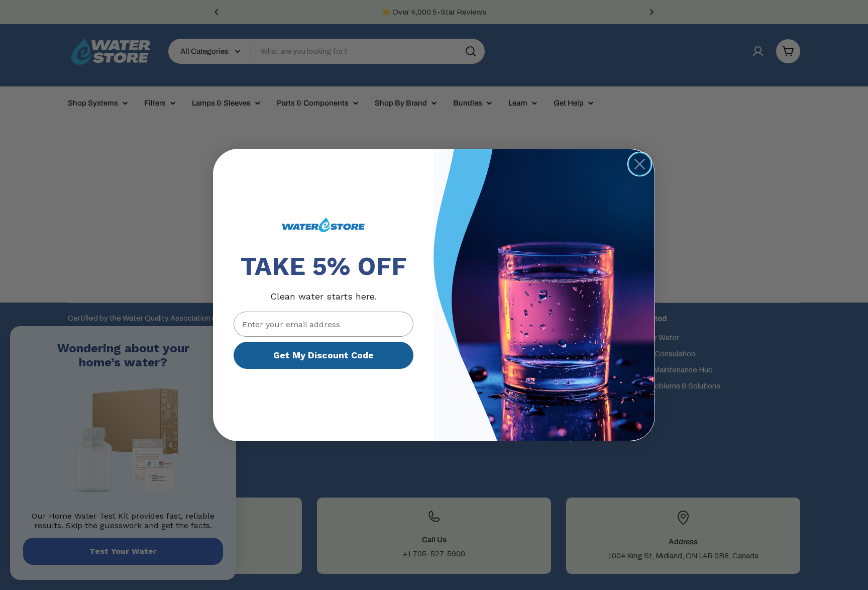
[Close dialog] (639, 164)
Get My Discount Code (323, 355)
